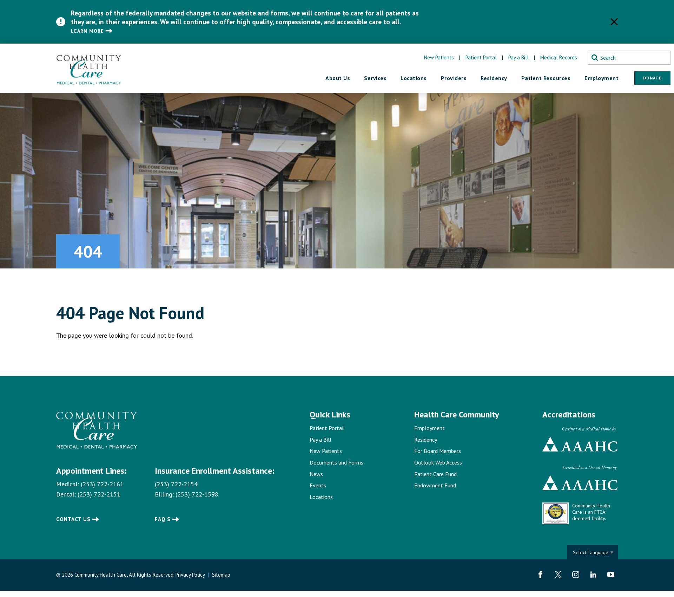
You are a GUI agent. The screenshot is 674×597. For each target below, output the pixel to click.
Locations (321, 496)
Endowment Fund (435, 485)
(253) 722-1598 (197, 494)
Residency (425, 439)
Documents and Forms (336, 462)
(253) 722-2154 (176, 484)
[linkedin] (593, 574)
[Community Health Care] (89, 68)
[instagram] (576, 574)
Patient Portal (481, 57)
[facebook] (541, 574)
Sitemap (221, 574)
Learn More (87, 31)
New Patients (439, 57)
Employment (429, 427)
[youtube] (611, 574)
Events (318, 485)
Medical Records (558, 57)
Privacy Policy (190, 574)
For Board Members (437, 450)
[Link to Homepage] (96, 430)
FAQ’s (163, 519)
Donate (652, 77)
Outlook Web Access (438, 462)
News (316, 474)
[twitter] (558, 574)
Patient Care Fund (435, 474)
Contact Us (73, 519)
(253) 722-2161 (102, 484)
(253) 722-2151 (99, 494)
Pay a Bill (518, 57)
